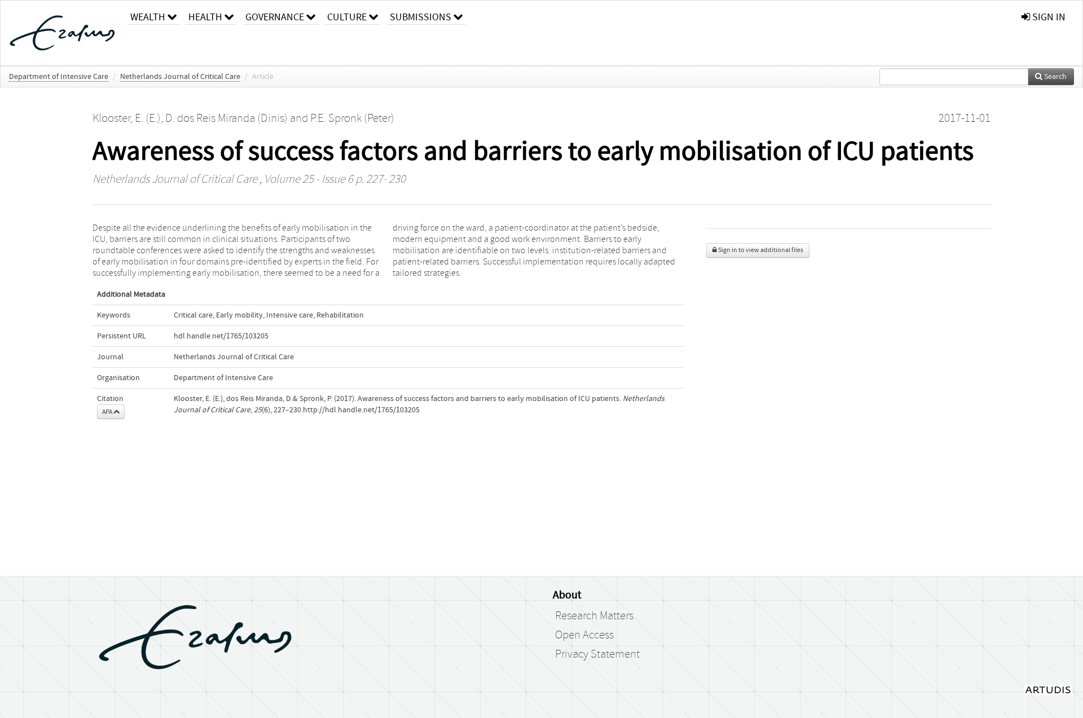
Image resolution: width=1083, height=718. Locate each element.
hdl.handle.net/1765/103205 (221, 336)
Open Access (584, 635)
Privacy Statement (597, 654)
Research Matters (594, 616)
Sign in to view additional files (760, 250)
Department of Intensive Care (58, 76)
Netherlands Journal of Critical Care (180, 76)
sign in (1048, 17)
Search (1054, 76)
